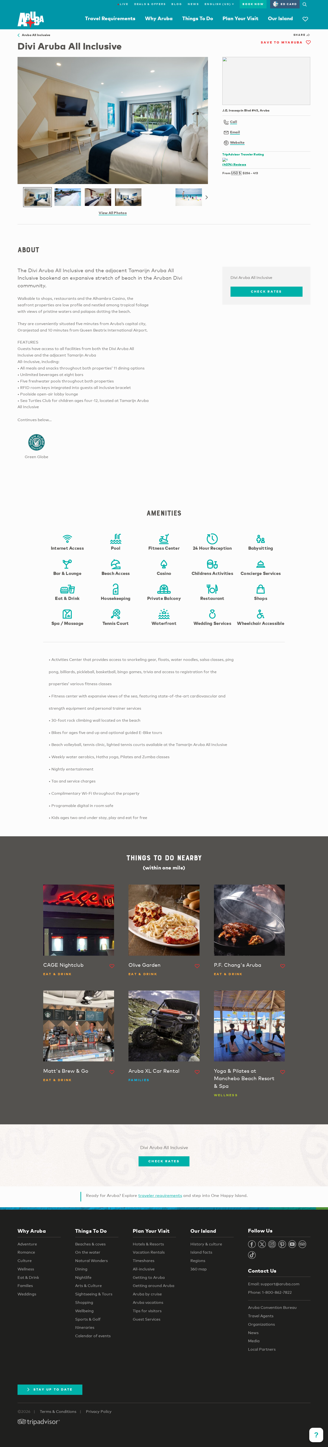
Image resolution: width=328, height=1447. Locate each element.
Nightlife (83, 1277)
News (193, 4)
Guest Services (146, 1319)
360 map (198, 1269)
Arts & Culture (88, 1285)
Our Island (280, 18)
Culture (25, 1260)
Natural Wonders (91, 1260)
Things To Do (197, 18)
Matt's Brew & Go (65, 1071)
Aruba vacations (148, 1302)
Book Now (253, 4)
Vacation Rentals (149, 1252)
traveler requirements (160, 1195)
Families (25, 1285)
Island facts (201, 1252)
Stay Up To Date (53, 1389)
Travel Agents (260, 1316)
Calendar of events (93, 1336)
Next (206, 197)
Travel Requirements (110, 18)
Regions (197, 1260)
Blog (176, 4)
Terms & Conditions (58, 1411)
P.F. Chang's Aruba (237, 965)
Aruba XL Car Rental (153, 1071)
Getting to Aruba (149, 1277)
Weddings (27, 1294)
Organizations (261, 1324)
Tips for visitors (147, 1311)
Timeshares (143, 1260)
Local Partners (262, 1349)
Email (235, 132)
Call (233, 121)
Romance (26, 1252)
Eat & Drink (28, 1277)
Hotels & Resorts (148, 1244)
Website (237, 142)
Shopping (84, 1302)
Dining (81, 1269)
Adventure (27, 1244)
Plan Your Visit (240, 18)
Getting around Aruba (153, 1285)
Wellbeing (84, 1311)
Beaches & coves (90, 1244)
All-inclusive (144, 1269)
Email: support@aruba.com (273, 1284)
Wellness (26, 1269)
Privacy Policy (99, 1411)
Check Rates (266, 291)
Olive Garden (144, 965)
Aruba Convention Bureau (272, 1307)
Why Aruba (159, 18)
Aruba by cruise (147, 1294)
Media (254, 1341)
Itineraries (84, 1327)
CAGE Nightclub (63, 965)
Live (122, 4)
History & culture (206, 1244)
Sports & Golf (88, 1319)
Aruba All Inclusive (34, 35)
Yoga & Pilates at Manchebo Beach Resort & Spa (244, 1078)
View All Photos (113, 212)
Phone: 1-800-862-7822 (270, 1292)
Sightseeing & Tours (93, 1294)
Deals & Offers (150, 4)
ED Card (289, 4)
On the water (87, 1252)
